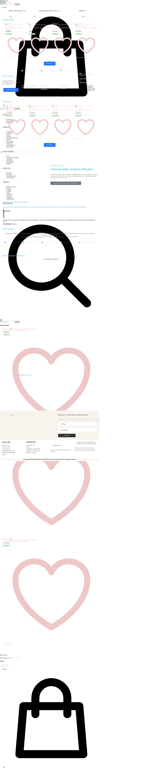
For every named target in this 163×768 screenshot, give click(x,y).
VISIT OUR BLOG (11, 90)
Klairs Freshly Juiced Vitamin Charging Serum (14, 28)
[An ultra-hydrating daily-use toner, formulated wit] (90, 282)
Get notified (6, 545)
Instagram (6, 666)
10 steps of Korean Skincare (63, 86)
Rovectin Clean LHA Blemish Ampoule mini (83, 110)
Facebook (6, 664)
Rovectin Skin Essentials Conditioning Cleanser (86, 28)
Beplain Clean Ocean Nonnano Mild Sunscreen (16, 541)
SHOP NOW (49, 63)
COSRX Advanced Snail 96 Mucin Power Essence (61, 28)
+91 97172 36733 (16, 658)
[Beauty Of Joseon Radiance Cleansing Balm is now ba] (74, 291)
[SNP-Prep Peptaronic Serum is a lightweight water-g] (58, 297)
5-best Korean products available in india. (29, 86)
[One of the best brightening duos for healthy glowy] (41, 302)
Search (17, 4)
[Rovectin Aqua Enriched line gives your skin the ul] (8, 294)
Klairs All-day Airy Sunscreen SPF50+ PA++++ (39, 28)
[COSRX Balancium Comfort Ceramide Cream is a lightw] (25, 316)
